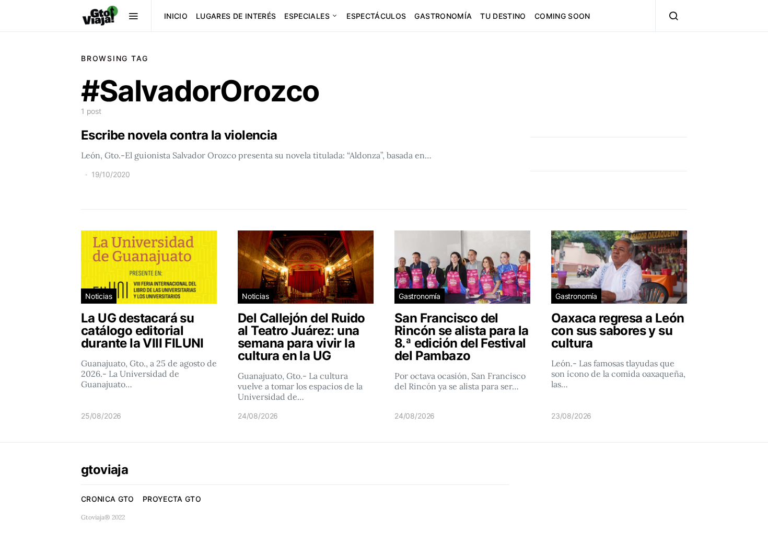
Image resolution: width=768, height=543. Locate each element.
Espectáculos (376, 15)
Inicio (176, 15)
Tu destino (503, 15)
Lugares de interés (236, 15)
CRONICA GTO (107, 498)
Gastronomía (443, 15)
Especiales (307, 15)
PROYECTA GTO (172, 498)
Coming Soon (562, 15)
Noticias (98, 296)
